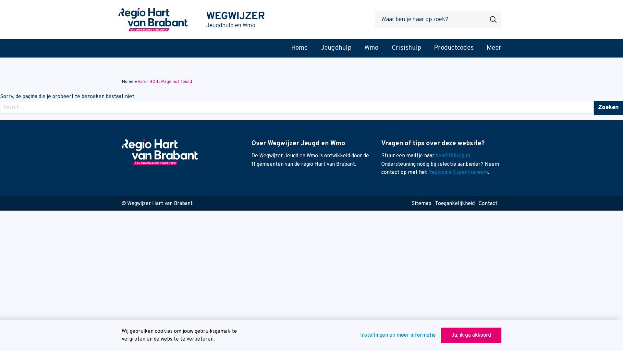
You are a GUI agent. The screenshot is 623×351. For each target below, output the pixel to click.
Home (128, 81)
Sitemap (421, 204)
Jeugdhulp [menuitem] (336, 48)
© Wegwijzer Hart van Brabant (157, 204)
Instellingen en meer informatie (398, 335)
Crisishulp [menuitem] (406, 48)
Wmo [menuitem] (371, 48)
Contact (488, 204)
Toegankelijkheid (455, 204)
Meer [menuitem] (494, 48)
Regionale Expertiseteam (458, 172)
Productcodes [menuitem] (454, 48)
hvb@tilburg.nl (453, 156)
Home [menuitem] (299, 48)
